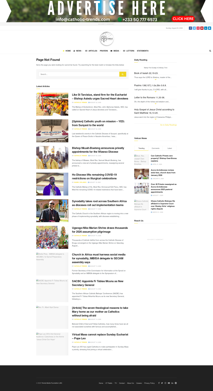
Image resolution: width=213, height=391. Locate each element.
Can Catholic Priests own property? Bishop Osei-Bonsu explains (164, 158)
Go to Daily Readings (168, 125)
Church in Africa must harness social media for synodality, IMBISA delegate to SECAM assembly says (98, 258)
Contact (122, 383)
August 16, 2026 (95, 235)
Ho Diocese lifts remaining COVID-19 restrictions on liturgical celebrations (94, 176)
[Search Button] (122, 74)
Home (68, 50)
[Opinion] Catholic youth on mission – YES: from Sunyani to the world (98, 123)
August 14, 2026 (95, 266)
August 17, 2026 (95, 209)
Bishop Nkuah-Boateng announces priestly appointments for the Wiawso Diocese (98, 150)
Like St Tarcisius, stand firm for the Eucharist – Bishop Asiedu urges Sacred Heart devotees (100, 96)
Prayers (104, 50)
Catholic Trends (80, 102)
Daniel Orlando (80, 182)
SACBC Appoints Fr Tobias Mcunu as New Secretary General (97, 283)
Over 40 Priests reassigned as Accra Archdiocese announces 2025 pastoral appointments (164, 188)
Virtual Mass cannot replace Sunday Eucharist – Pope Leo (100, 336)
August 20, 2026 (95, 155)
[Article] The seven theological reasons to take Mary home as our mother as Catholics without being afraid (100, 311)
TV (116, 383)
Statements (142, 50)
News (78, 50)
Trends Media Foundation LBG (52, 383)
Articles (93, 50)
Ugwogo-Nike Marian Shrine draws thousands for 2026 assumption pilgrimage (100, 230)
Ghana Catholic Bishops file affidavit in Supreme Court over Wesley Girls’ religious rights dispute (163, 205)
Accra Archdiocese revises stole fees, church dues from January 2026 (163, 172)
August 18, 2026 (95, 182)
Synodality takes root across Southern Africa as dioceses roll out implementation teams (99, 203)
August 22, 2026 (95, 102)
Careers (139, 383)
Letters (130, 50)
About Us (130, 383)
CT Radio (109, 383)
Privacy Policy (149, 383)
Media (116, 50)
